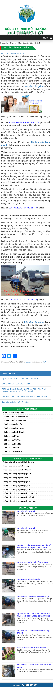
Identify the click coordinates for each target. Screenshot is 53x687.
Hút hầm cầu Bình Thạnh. (14, 432)
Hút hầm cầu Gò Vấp (12, 440)
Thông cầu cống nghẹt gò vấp (16, 466)
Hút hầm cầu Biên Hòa (12, 424)
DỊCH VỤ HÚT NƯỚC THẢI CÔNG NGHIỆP (20, 379)
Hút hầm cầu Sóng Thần (13, 412)
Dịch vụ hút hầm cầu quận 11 (15, 420)
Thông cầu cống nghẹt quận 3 (16, 478)
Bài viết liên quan (9, 373)
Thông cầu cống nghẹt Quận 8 (16, 485)
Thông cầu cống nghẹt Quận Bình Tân (20, 493)
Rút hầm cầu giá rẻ (34, 322)
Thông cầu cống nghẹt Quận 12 (17, 474)
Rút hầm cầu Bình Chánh (12, 54)
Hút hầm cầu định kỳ (26, 528)
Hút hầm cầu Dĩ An (11, 436)
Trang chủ (4, 43)
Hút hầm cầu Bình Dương (14, 428)
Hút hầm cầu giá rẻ (34, 86)
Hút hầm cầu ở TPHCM (13, 452)
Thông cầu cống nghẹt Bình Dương (18, 462)
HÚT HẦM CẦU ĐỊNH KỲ (26, 511)
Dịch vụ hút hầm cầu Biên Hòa (16, 416)
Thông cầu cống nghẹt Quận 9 (16, 489)
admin (28, 362)
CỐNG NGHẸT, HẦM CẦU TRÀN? (16, 384)
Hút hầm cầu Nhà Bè (12, 448)
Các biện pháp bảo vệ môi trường (15, 402)
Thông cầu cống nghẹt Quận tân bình (19, 501)
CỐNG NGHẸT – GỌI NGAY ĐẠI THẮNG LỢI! (33, 597)
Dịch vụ (13, 43)
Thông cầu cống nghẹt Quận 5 (16, 482)
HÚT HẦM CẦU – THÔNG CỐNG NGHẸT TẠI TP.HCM (24, 397)
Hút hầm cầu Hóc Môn (12, 444)
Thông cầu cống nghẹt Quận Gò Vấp (19, 497)
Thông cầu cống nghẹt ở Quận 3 (17, 470)
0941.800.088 (30, 685)
